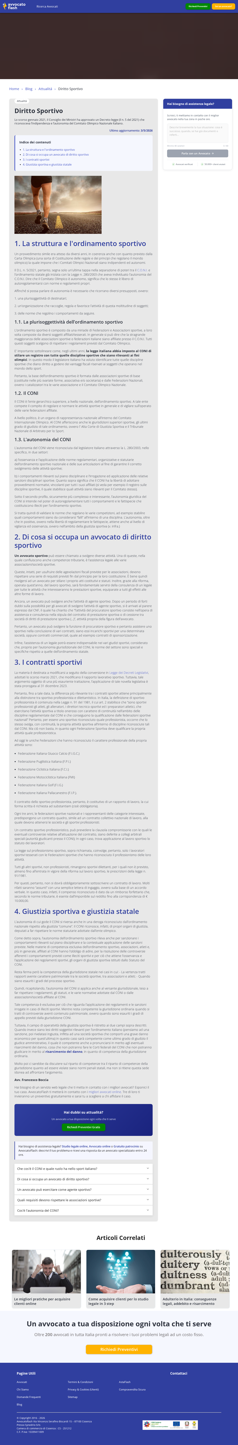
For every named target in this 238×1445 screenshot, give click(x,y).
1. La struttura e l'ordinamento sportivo (49, 150)
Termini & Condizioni (80, 1382)
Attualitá (45, 88)
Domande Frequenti (29, 1397)
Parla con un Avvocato (196, 153)
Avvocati (22, 1382)
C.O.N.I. (142, 270)
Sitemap (73, 1397)
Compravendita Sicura (132, 1389)
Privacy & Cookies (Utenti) (83, 1389)
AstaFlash (124, 1382)
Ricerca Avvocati (47, 6)
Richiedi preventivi (119, 1349)
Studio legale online (75, 1146)
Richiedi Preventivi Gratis (83, 1127)
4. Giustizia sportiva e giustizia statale (47, 164)
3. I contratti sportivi (36, 160)
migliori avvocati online (105, 1092)
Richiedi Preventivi (198, 6)
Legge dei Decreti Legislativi (128, 672)
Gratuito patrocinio (126, 1146)
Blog (28, 88)
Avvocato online (99, 1146)
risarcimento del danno (63, 1051)
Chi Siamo (23, 1389)
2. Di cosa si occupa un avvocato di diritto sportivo (56, 154)
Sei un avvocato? (223, 6)
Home (14, 88)
